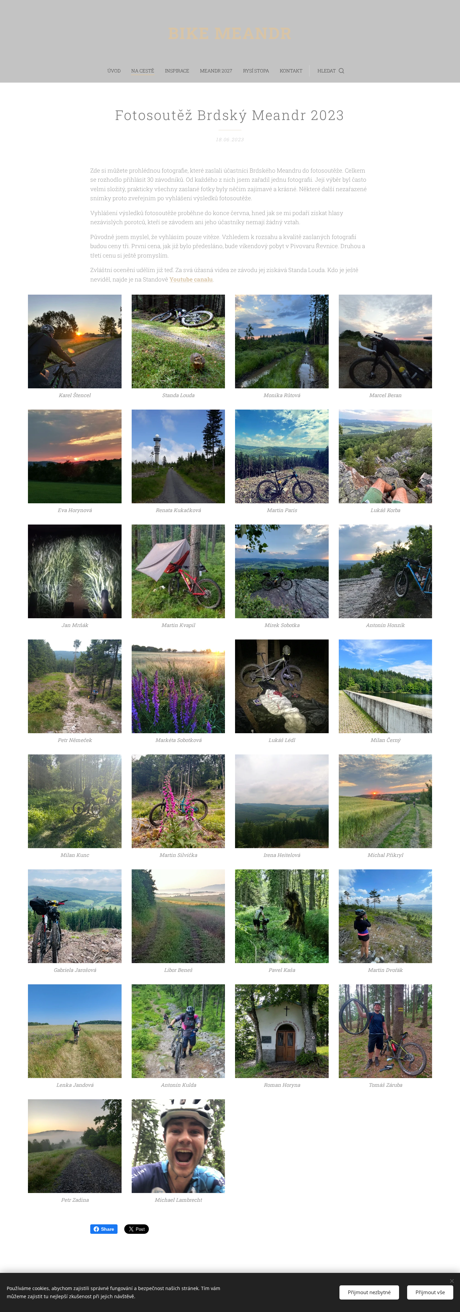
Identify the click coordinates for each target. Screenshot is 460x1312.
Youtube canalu (191, 279)
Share (107, 1229)
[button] (331, 70)
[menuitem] (116, 70)
